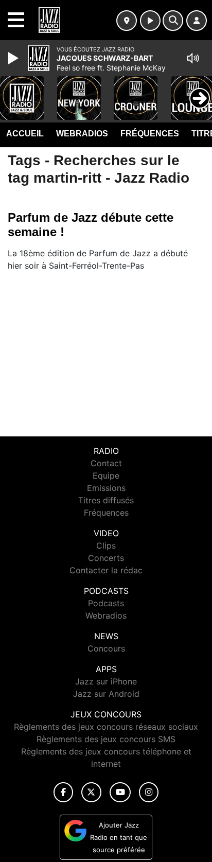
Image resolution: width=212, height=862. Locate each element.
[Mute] (193, 58)
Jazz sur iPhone (106, 681)
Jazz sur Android (106, 694)
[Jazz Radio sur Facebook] (63, 792)
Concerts (106, 558)
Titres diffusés (106, 500)
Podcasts (106, 603)
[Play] (14, 58)
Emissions (106, 488)
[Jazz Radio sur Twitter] (91, 792)
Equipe (106, 475)
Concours (106, 648)
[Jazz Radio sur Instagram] (148, 792)
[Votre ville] (126, 20)
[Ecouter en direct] (150, 20)
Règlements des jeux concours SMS (106, 739)
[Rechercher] (173, 20)
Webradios (82, 133)
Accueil (25, 133)
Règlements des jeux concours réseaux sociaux (106, 727)
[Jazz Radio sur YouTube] (120, 792)
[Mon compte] (196, 20)
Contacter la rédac (106, 570)
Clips (106, 545)
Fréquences (149, 133)
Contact (106, 463)
